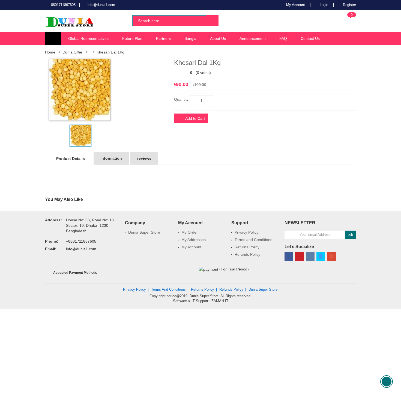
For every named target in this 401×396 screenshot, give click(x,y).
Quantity (181, 99)
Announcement (253, 38)
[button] (347, 20)
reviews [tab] (144, 158)
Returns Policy (247, 247)
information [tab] (111, 158)
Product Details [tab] (70, 158)
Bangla (190, 38)
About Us (218, 38)
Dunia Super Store (144, 232)
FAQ (283, 38)
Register (349, 5)
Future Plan (132, 38)
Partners (163, 38)
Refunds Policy (247, 254)
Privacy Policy (246, 232)
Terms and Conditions (253, 239)
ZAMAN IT (219, 301)
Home (50, 52)
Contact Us (310, 38)
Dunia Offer (72, 52)
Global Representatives (88, 38)
